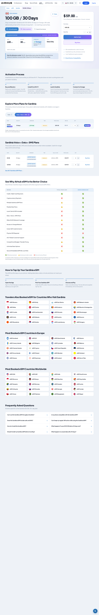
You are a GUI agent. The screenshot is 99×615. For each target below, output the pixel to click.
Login (85, 3)
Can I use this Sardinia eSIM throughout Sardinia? (20, 415)
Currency (65, 24)
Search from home (41, 29)
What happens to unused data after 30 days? (63, 431)
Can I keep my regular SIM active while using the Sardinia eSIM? (68, 420)
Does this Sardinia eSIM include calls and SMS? (20, 420)
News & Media (33, 3)
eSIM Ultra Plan (49, 3)
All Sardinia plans (13, 29)
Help (56, 3)
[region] (49, 123)
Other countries (27, 29)
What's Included (11, 49)
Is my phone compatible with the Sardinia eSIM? (64, 415)
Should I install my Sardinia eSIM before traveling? (21, 431)
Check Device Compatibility (73, 58)
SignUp (94, 3)
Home (7, 8)
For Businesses (18, 3)
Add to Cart (77, 37)
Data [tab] (10, 114)
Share (55, 14)
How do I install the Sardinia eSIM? (16, 426)
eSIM (40, 3)
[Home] (6, 3)
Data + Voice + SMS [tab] (23, 114)
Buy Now (77, 42)
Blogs (26, 3)
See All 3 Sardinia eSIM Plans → (14, 170)
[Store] (80, 3)
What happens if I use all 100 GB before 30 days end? (66, 426)
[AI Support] (95, 611)
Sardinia (18, 8)
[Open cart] (75, 3)
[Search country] (62, 3)
